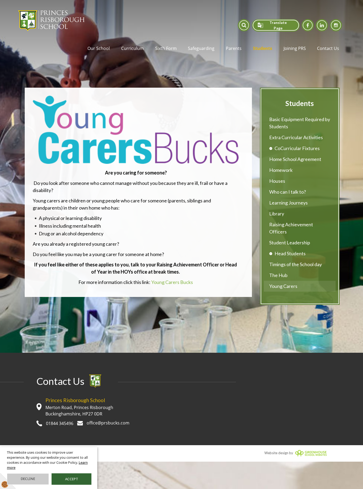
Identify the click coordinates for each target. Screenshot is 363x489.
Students (262, 48)
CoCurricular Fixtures (297, 148)
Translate (276, 43)
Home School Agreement (295, 159)
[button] (244, 25)
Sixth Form (166, 48)
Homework (281, 170)
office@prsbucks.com (107, 423)
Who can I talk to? (287, 192)
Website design (276, 453)
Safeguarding (201, 48)
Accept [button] (71, 479)
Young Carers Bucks (172, 282)
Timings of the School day (295, 264)
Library (276, 213)
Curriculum (132, 48)
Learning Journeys (288, 203)
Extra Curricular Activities (296, 137)
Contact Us (328, 48)
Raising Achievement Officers (291, 228)
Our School (98, 48)
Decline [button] (28, 478)
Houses (277, 181)
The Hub (278, 275)
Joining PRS (295, 48)
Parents (234, 48)
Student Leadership (289, 242)
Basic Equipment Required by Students (299, 122)
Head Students (290, 253)
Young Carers (283, 286)
